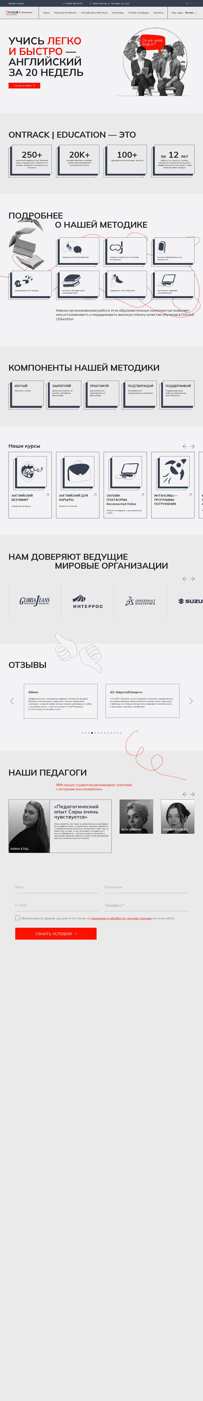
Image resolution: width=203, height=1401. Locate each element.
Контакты (158, 12)
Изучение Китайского (65, 12)
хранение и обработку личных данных (121, 918)
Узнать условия (22, 86)
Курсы (46, 12)
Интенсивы (118, 12)
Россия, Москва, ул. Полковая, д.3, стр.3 (111, 3)
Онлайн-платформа (138, 12)
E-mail (21, 905)
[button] (185, 579)
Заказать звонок (16, 3)
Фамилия (113, 886)
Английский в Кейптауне (94, 12)
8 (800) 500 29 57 (74, 3)
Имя (19, 886)
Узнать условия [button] (53, 933)
